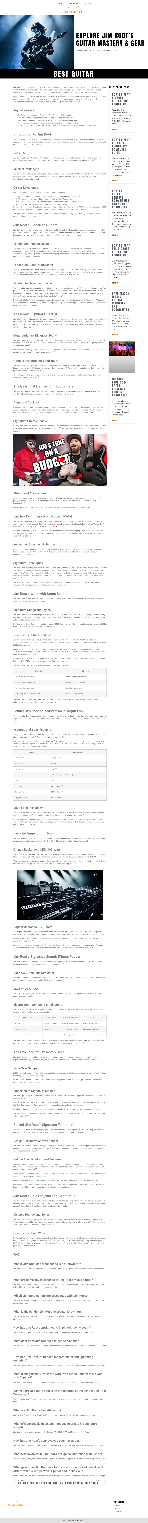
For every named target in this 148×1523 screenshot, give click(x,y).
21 (76, 863)
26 (50, 1148)
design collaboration (90, 1146)
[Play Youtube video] (60, 460)
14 (33, 551)
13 (58, 526)
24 (40, 1082)
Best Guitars (73, 3)
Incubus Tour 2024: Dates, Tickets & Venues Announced (120, 387)
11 (60, 428)
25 (81, 1104)
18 (54, 741)
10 (38, 412)
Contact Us (88, 3)
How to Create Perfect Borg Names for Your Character (121, 199)
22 (63, 964)
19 (18, 743)
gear (36, 640)
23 (33, 995)
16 (66, 660)
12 (56, 526)
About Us (59, 3)
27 (37, 1150)
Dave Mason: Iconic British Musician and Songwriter (121, 302)
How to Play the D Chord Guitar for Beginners (121, 250)
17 (84, 734)
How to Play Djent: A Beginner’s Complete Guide (121, 146)
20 (95, 856)
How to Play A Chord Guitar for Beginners (121, 99)
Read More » (118, 129)
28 (53, 1224)
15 (53, 626)
